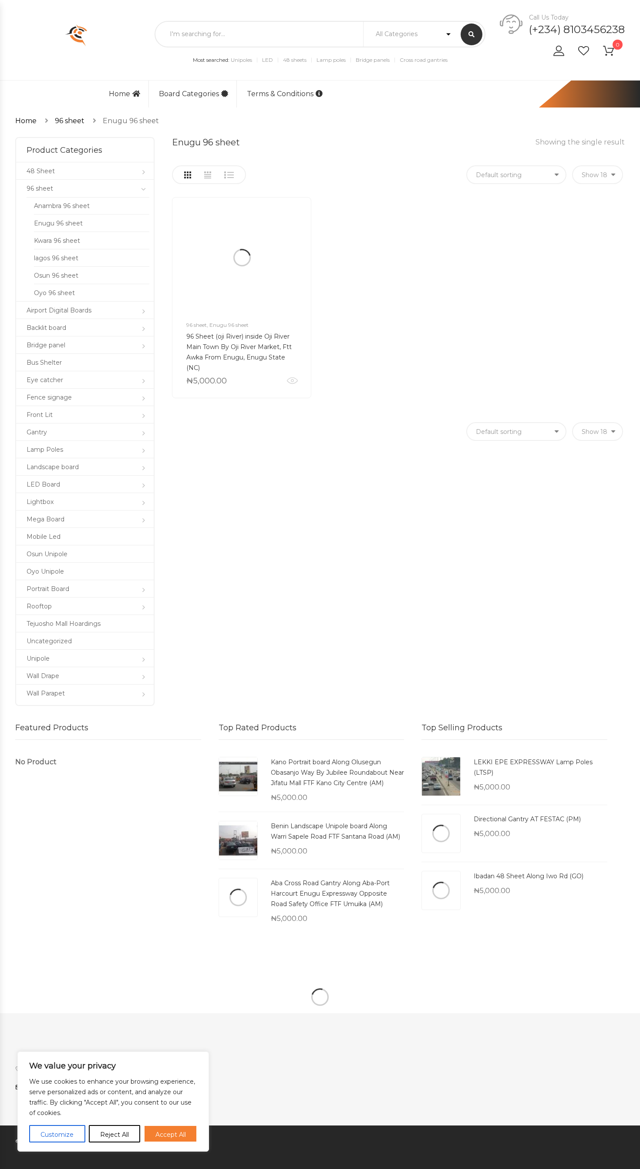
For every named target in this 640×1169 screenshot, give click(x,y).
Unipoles (241, 60)
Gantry (37, 432)
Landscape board (53, 467)
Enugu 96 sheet (229, 325)
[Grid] (188, 175)
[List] (229, 175)
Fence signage (49, 397)
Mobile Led (44, 537)
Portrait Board (48, 589)
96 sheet (69, 121)
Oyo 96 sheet (54, 293)
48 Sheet (41, 171)
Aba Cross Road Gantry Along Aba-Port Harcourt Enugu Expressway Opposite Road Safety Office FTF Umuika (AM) (330, 893)
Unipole (38, 658)
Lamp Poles (45, 449)
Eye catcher (45, 380)
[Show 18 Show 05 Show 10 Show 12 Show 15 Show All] (597, 174)
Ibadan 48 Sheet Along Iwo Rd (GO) (528, 876)
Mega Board (45, 519)
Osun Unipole (47, 554)
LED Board (43, 484)
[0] (614, 52)
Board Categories (189, 94)
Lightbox (40, 502)
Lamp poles (331, 60)
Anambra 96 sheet (62, 206)
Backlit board (46, 328)
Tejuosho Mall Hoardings (64, 624)
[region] (113, 1101)
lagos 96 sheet (56, 258)
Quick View (292, 381)
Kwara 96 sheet (57, 241)
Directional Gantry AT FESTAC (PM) (527, 819)
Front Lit (40, 415)
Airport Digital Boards (59, 310)
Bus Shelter (44, 362)
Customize (57, 1135)
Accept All (170, 1135)
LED (267, 60)
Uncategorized (49, 641)
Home (119, 94)
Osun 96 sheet (56, 275)
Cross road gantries (424, 60)
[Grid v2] (208, 175)
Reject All (114, 1135)
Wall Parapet (46, 693)
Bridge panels (373, 60)
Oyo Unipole (45, 571)
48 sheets (295, 60)
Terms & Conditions (280, 94)
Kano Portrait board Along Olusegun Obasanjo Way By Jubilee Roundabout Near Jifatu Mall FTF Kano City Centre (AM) (337, 772)
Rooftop (39, 606)
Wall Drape (43, 676)
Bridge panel (46, 345)
